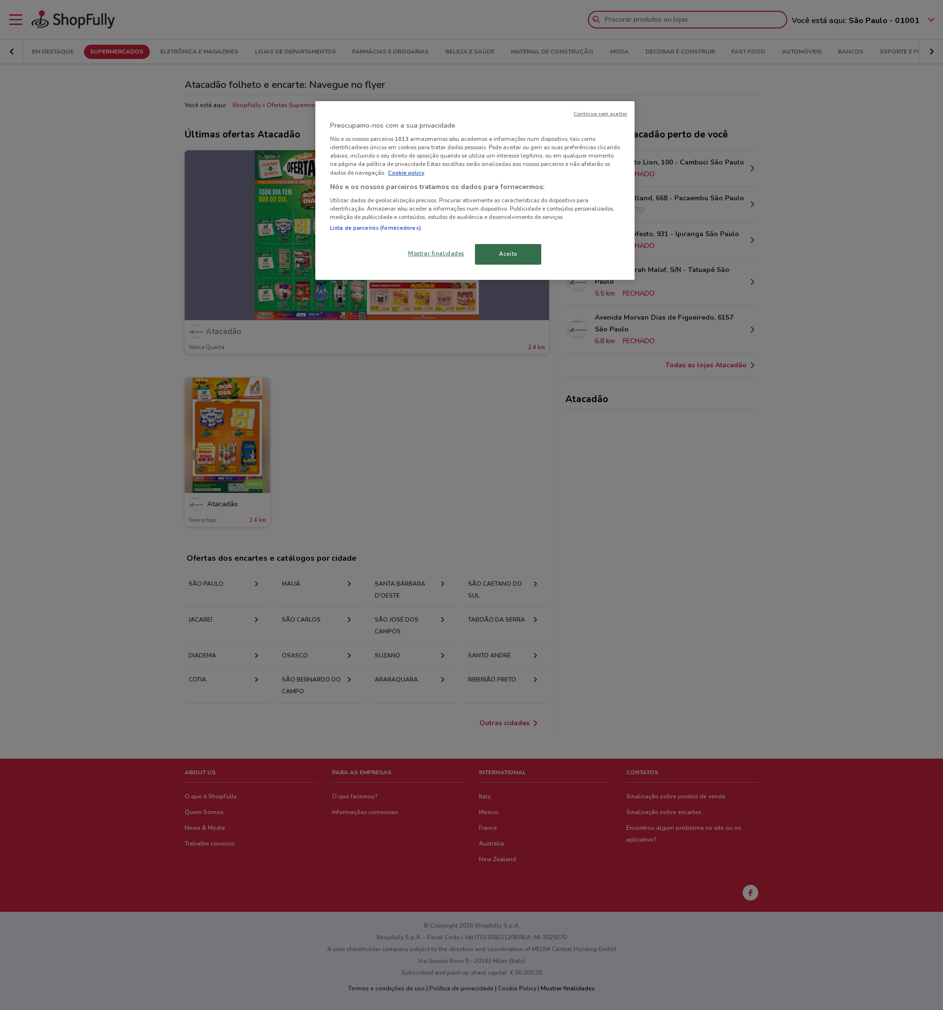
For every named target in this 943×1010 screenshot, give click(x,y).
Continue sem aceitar (600, 113)
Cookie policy (406, 173)
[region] (475, 190)
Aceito (508, 254)
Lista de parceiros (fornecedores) (375, 228)
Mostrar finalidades (436, 253)
